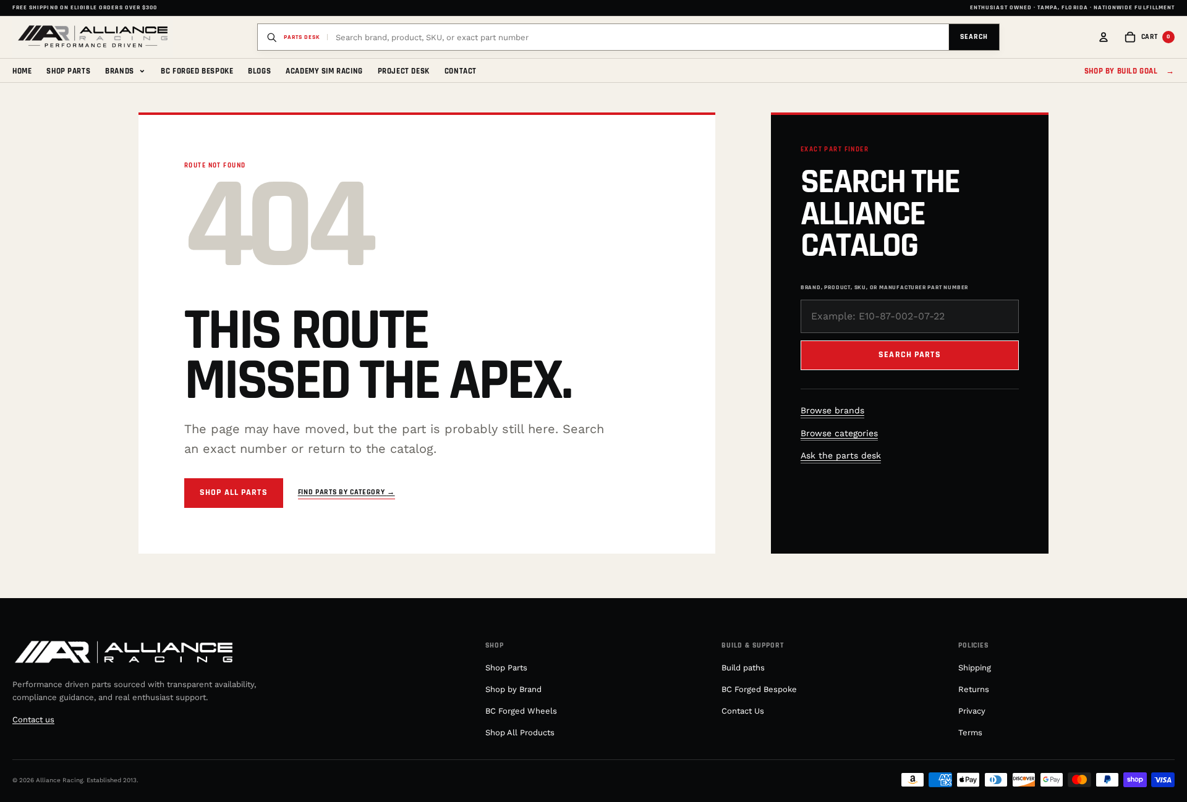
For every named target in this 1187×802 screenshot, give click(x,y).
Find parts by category (346, 492)
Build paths (743, 667)
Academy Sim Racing (324, 71)
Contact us (33, 719)
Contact (461, 71)
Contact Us (742, 710)
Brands (125, 70)
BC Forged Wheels (521, 710)
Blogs (259, 71)
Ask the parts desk (841, 455)
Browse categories (839, 433)
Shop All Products (520, 732)
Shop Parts (68, 71)
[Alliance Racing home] (92, 37)
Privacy (971, 710)
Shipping (974, 667)
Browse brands (832, 410)
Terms (970, 732)
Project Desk (404, 71)
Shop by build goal (1129, 71)
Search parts (909, 354)
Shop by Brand (513, 689)
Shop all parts (234, 492)
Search (974, 36)
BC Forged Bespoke (197, 71)
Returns (973, 689)
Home (22, 71)
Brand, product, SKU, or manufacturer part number (884, 287)
